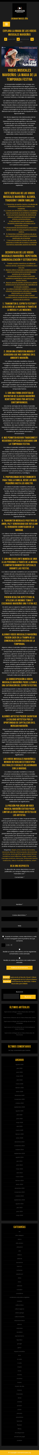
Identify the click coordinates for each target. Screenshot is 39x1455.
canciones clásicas (8, 852)
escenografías (16, 854)
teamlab (19, 1421)
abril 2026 (19, 1080)
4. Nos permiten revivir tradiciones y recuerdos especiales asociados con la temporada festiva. (21, 223)
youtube (19, 1440)
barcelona (19, 1262)
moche (19, 1375)
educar (19, 1324)
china (19, 1278)
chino (19, 1282)
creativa (19, 1301)
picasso (19, 1406)
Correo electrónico (19, 915)
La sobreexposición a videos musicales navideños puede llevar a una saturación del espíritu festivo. (21, 278)
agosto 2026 (19, 1064)
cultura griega (19, 1313)
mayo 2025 (19, 1122)
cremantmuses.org (19, 18)
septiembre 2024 (19, 1153)
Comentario (19, 877)
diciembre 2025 (19, 1095)
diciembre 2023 (19, 1188)
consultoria (19, 1293)
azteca (19, 1255)
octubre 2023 (19, 1196)
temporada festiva (30, 858)
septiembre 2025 (19, 1107)
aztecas (19, 1259)
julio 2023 (19, 1207)
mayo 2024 (19, 1169)
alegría (13, 850)
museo (19, 1382)
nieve (18, 858)
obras (19, 1398)
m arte (20, 1363)
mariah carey (31, 856)
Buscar (28, 997)
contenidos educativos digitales (19, 1297)
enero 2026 (19, 1091)
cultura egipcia (19, 1309)
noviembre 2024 (19, 1146)
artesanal (20, 1247)
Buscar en (19, 992)
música (19, 1390)
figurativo (19, 1340)
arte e (19, 1239)
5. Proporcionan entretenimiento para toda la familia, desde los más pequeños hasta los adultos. (21, 230)
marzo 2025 (19, 1130)
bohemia (19, 1270)
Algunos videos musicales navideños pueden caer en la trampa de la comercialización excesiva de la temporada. (21, 272)
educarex (20, 1328)
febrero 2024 (19, 1180)
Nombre (19, 904)
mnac (19, 1371)
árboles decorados (28, 850)
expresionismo (19, 1336)
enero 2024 (19, 1184)
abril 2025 (19, 1126)
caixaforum (19, 1274)
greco (19, 1347)
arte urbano (19, 1243)
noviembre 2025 (19, 1099)
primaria (19, 1413)
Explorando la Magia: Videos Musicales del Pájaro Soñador (19, 1013)
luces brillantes (16, 856)
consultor (19, 1289)
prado (19, 1409)
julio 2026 (19, 1068)
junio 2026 (19, 1072)
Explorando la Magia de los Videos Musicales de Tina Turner (19, 1034)
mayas (19, 1367)
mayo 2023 (19, 1215)
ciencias (19, 1286)
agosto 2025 (19, 1111)
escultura (19, 1332)
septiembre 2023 (19, 1200)
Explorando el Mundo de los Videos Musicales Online (19, 1017)
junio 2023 (19, 1211)
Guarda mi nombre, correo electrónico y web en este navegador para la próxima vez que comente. (20, 939)
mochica (19, 1378)
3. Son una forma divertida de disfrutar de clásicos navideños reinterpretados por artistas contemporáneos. (21, 217)
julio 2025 (19, 1115)
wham (34, 860)
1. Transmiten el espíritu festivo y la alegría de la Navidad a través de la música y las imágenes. (21, 206)
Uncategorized (19, 1433)
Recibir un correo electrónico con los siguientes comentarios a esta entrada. (19, 953)
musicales (19, 1394)
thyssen (19, 1425)
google (19, 1344)
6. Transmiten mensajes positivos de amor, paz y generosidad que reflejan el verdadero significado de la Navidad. (21, 236)
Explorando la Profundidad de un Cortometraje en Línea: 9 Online (19, 1028)
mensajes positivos (8, 858)
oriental (19, 1402)
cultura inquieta (19, 1317)
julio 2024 (19, 1161)
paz (21, 858)
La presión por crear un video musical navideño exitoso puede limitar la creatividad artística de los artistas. (21, 297)
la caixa (19, 1359)
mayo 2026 (19, 1076)
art (19, 1231)
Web (19, 926)
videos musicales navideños (21, 860)
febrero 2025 (20, 1134)
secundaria (19, 1417)
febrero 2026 (20, 1088)
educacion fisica (19, 1320)
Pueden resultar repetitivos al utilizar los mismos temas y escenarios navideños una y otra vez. (21, 265)
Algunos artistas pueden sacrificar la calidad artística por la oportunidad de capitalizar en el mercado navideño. (21, 285)
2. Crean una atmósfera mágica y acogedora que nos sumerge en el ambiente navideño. (21, 212)
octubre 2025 (19, 1103)
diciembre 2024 (19, 1142)
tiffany (19, 1429)
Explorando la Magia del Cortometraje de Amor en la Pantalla (19, 1022)
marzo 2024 (19, 1177)
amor (19, 850)
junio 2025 (19, 1119)
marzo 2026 (19, 1084)
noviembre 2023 (19, 1192)
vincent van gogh (19, 1436)
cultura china (19, 1305)
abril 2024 (19, 1173)
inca (19, 1355)
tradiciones (7, 860)
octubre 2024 (19, 1149)
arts (19, 1251)
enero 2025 (19, 1138)
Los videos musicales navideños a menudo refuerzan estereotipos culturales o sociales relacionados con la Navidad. (21, 291)
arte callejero (19, 1235)
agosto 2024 (19, 1157)
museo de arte (19, 1386)
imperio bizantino (19, 1351)
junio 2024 (19, 1165)
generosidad (26, 854)
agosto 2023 (19, 1204)
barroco (19, 1266)
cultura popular (21, 852)
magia (24, 856)
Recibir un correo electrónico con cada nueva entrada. (19, 961)
